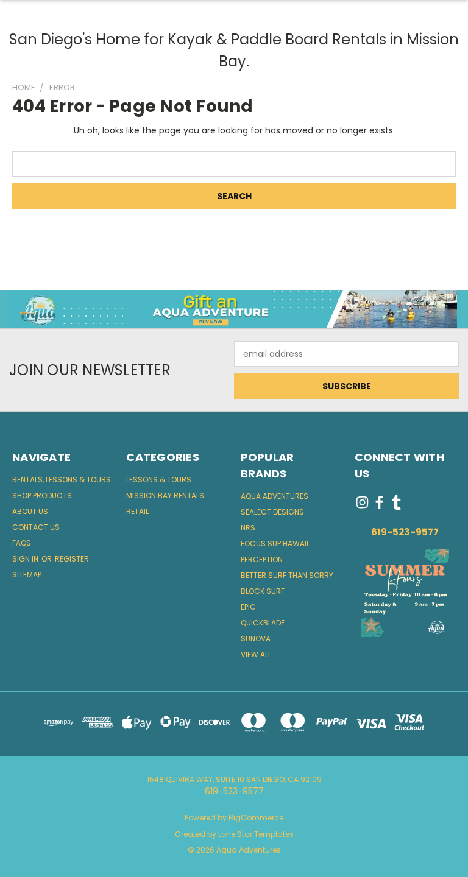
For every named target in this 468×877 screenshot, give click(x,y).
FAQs (21, 543)
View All (256, 654)
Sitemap (26, 574)
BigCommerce (256, 817)
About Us (30, 511)
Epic (248, 607)
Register (72, 559)
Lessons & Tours (158, 479)
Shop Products (42, 495)
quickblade (263, 623)
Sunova (256, 638)
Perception (262, 559)
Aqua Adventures (274, 496)
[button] (234, 309)
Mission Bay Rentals (165, 495)
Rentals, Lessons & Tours (61, 479)
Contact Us (36, 527)
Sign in (26, 559)
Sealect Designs (272, 512)
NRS (248, 528)
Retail (137, 511)
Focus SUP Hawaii (274, 543)
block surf (263, 591)
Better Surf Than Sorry (287, 575)
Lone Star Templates (256, 834)
